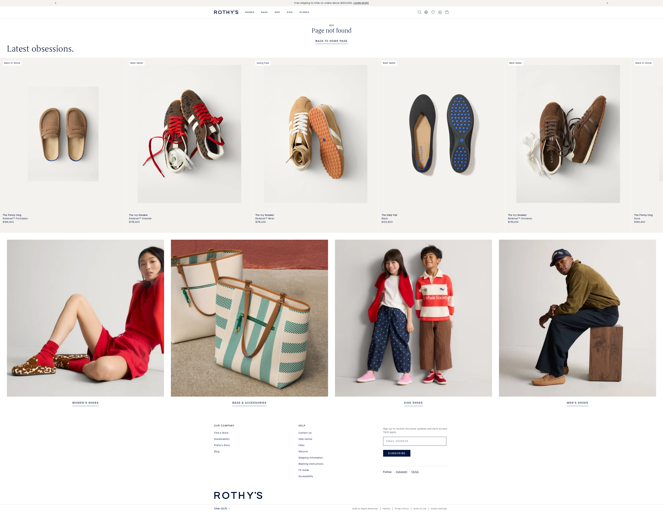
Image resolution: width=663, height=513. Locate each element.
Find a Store (221, 433)
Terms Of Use (419, 508)
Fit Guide (304, 470)
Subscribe (397, 453)
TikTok (415, 472)
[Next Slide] (607, 3)
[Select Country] (426, 12)
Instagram (401, 472)
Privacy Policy (402, 508)
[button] (249, 12)
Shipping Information (311, 457)
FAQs (301, 445)
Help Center (306, 439)
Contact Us (305, 433)
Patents (386, 508)
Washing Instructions (311, 464)
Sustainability (221, 439)
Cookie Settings (439, 508)
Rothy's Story (222, 445)
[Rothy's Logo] (226, 12)
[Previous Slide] (56, 3)
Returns (303, 451)
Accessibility (306, 476)
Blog (216, 451)
